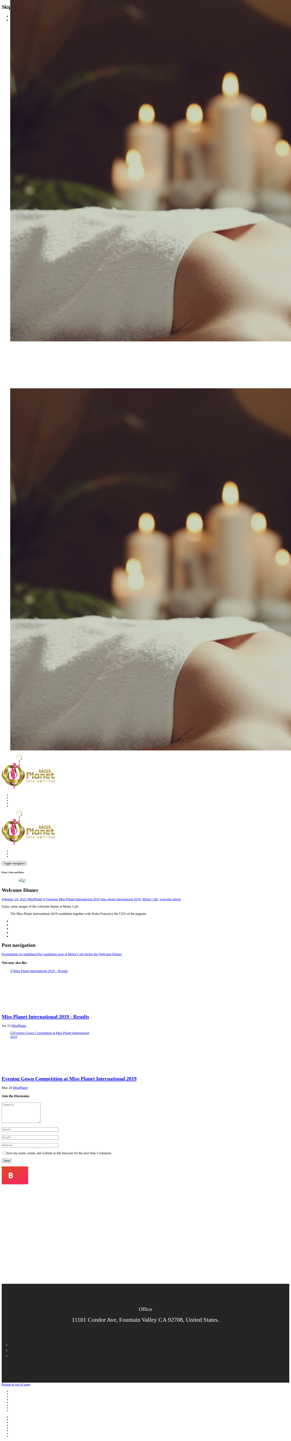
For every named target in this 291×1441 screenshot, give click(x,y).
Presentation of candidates (19, 954)
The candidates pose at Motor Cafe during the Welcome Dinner (79, 954)
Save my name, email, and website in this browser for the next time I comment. (59, 1153)
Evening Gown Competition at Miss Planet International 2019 (69, 1078)
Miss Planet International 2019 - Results (45, 1016)
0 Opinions (50, 899)
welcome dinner (170, 899)
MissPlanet (34, 899)
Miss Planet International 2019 (79, 899)
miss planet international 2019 (121, 899)
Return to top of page (16, 1384)
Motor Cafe (150, 899)
